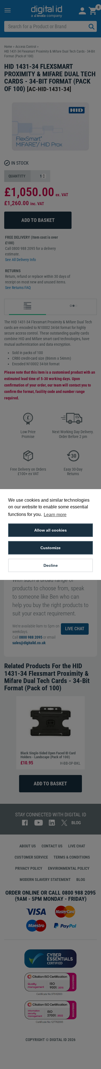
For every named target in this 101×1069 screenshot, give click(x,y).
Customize (50, 548)
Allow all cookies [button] (50, 530)
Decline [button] (50, 565)
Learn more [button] (55, 514)
